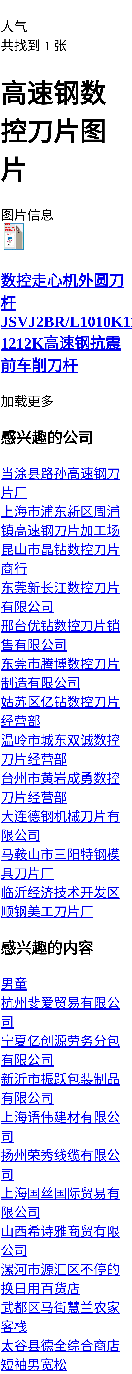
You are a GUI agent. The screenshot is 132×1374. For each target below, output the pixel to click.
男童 (14, 984)
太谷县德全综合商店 (60, 1346)
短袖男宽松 (34, 1365)
